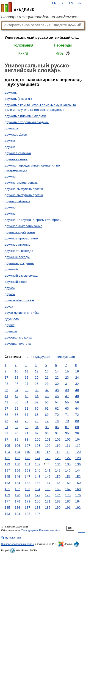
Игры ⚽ (62, 53)
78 (57, 421)
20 (37, 377)
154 (17, 483)
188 (37, 507)
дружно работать (17, 201)
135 (68, 464)
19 (26, 377)
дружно (10, 176)
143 (68, 470)
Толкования (23, 45)
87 (67, 427)
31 (67, 384)
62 (57, 408)
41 (6, 396)
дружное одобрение (20, 232)
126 (58, 458)
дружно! (11, 207)
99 (26, 439)
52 (37, 402)
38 (57, 390)
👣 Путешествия (11, 537)
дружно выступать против (24, 189)
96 (77, 433)
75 (26, 421)
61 (47, 408)
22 (57, 377)
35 (26, 390)
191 (68, 507)
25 (6, 384)
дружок (10, 288)
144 (78, 470)
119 (67, 452)
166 (58, 489)
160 (78, 483)
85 (47, 427)
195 (27, 514)
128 (78, 458)
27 (26, 384)
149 (47, 476)
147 (27, 476)
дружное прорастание (21, 238)
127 (68, 458)
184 (78, 501)
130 (17, 464)
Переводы (63, 45)
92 (37, 433)
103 (68, 439)
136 (78, 464)
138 (17, 470)
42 (16, 396)
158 (58, 483)
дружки (10, 147)
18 (16, 377)
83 (26, 427)
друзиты (11, 331)
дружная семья (16, 159)
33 (6, 390)
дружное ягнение (18, 244)
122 (17, 458)
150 (58, 476)
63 (67, 408)
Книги (23, 53)
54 (57, 402)
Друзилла (12, 319)
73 (6, 421)
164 (37, 489)
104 (78, 439)
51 (26, 402)
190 (58, 507)
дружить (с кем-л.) (18, 98)
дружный (11, 269)
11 (26, 371)
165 (47, 489)
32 (77, 384)
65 (6, 414)
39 (67, 390)
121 (7, 458)
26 (16, 384)
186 (17, 507)
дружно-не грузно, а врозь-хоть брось (33, 220)
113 (7, 452)
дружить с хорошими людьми (27, 122)
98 (16, 439)
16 (77, 371)
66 (16, 414)
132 (37, 464)
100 (37, 439)
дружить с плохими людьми (25, 116)
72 (77, 414)
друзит (9, 325)
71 (67, 414)
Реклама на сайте (49, 530)
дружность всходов (19, 251)
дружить (11, 92)
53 (47, 402)
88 (77, 427)
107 (27, 445)
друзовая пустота (18, 343)
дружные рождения (19, 263)
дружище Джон (16, 134)
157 (47, 483)
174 (58, 495)
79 (67, 421)
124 (37, 458)
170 (17, 495)
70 (57, 414)
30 (57, 384)
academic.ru (17, 7)
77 (47, 421)
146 (17, 476)
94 (57, 433)
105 (7, 445)
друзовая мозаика (18, 337)
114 (17, 452)
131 (27, 464)
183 (68, 501)
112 (77, 445)
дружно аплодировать (21, 182)
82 (16, 427)
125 (47, 458)
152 (78, 476)
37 (47, 390)
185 (7, 507)
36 (37, 390)
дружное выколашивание (23, 226)
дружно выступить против (24, 195)
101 (47, 439)
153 (7, 483)
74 (16, 421)
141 (47, 470)
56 (77, 402)
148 (37, 476)
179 (27, 501)
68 (37, 414)
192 (78, 507)
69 (47, 414)
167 (68, 489)
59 (26, 408)
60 (37, 408)
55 (67, 402)
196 (37, 514)
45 (47, 396)
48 (77, 396)
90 (16, 433)
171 (27, 495)
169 (7, 495)
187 (27, 507)
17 (6, 377)
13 (47, 371)
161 (7, 489)
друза (9, 306)
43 (26, 396)
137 (7, 470)
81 (6, 427)
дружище (11, 128)
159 (68, 483)
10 (16, 371)
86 (57, 427)
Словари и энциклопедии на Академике (39, 17)
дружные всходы (17, 257)
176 (78, 495)
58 (16, 408)
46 (57, 396)
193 (7, 514)
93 (47, 433)
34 (16, 390)
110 (57, 445)
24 (77, 377)
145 (7, 476)
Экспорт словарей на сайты (17, 544)
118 (57, 452)
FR (79, 3)
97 (6, 439)
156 (37, 483)
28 (37, 384)
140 (37, 470)
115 (27, 452)
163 (27, 489)
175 (68, 495)
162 (17, 489)
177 (7, 501)
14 (57, 371)
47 (67, 396)
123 (27, 458)
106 (17, 445)
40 (77, 390)
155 (27, 483)
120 (78, 452)
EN (54, 3)
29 (47, 384)
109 (47, 445)
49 (6, 402)
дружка (10, 140)
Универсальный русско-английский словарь (43, 37)
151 (68, 476)
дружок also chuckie (19, 300)
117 (47, 452)
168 (78, 489)
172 (37, 495)
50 (16, 402)
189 (47, 507)
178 (17, 501)
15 (67, 371)
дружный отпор (16, 281)
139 (27, 470)
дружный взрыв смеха (21, 275)
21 (47, 377)
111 (67, 445)
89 (6, 433)
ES (71, 3)
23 (67, 377)
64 (77, 408)
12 (37, 371)
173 (47, 495)
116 (37, 452)
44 (37, 396)
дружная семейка (18, 153)
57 (6, 408)
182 (58, 501)
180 (37, 501)
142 (58, 470)
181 (47, 501)
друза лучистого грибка (22, 312)
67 (26, 414)
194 (17, 514)
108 (37, 445)
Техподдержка (29, 530)
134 (58, 464)
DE (63, 3)
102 (58, 439)
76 (37, 421)
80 (77, 421)
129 (7, 464)
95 (67, 433)
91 (26, 433)
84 (37, 427)
